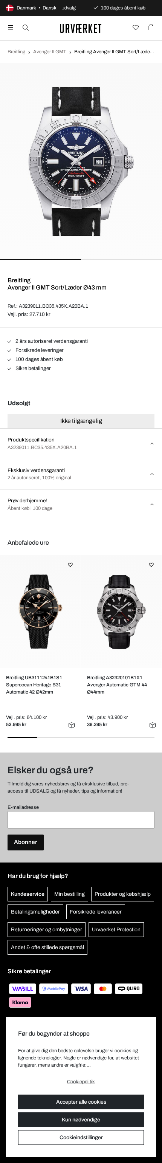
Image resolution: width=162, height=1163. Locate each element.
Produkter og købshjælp (123, 894)
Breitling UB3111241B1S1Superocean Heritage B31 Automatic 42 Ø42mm (34, 685)
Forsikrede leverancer (96, 912)
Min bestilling (69, 894)
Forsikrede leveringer (39, 350)
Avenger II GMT (49, 51)
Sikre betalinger (32, 368)
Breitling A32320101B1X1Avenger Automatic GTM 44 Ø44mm (117, 685)
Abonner (25, 842)
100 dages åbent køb (38, 359)
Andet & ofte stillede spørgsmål (47, 947)
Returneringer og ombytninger (46, 929)
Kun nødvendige (81, 1120)
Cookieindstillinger (81, 1137)
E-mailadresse (23, 807)
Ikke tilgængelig (81, 421)
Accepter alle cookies (81, 1102)
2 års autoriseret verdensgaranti (51, 341)
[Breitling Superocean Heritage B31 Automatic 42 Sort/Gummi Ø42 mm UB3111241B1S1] (40, 611)
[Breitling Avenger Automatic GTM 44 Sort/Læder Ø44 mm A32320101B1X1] (121, 611)
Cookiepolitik (81, 1081)
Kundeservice (27, 894)
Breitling (16, 51)
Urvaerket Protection (116, 929)
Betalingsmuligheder (35, 912)
